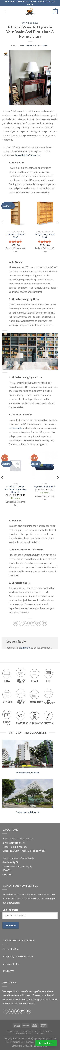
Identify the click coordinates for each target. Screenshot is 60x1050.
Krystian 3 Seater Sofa (44, 486)
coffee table (15, 427)
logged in (25, 647)
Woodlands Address (27, 812)
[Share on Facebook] (21, 623)
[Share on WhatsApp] (15, 623)
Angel (45, 45)
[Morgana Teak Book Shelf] (45, 213)
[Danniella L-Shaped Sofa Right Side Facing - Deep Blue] (15, 465)
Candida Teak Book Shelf (15, 236)
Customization (10, 949)
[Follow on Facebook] (5, 1011)
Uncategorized (30, 23)
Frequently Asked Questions (17, 956)
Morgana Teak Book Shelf (44, 236)
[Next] (57, 228)
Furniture (13, 1031)
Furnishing (27, 1031)
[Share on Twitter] (27, 623)
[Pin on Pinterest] (38, 623)
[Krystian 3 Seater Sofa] (45, 465)
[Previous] (2, 228)
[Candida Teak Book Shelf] (15, 213)
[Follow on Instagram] (11, 1011)
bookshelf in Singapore (27, 154)
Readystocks (23, 1033)
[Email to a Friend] (33, 623)
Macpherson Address (27, 772)
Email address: (10, 909)
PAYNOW (8, 971)
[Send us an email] (22, 1011)
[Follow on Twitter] (17, 1011)
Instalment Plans (11, 963)
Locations (38, 1033)
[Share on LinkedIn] (44, 623)
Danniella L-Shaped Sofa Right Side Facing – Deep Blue (15, 489)
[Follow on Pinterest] (28, 1011)
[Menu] (4, 12)
